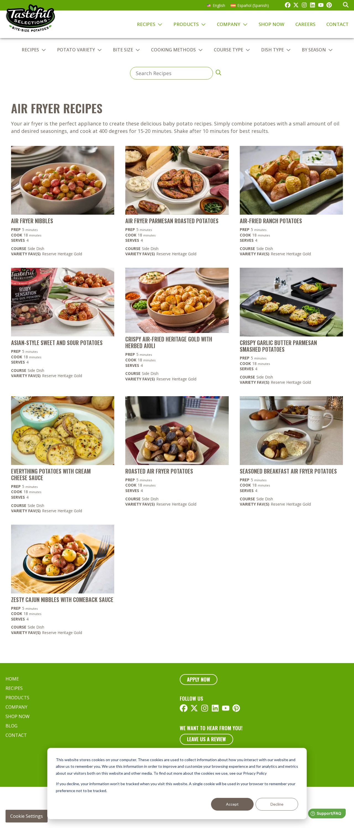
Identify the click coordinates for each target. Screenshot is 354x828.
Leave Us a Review (206, 739)
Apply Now (198, 679)
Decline (276, 804)
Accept (232, 804)
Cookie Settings (26, 816)
